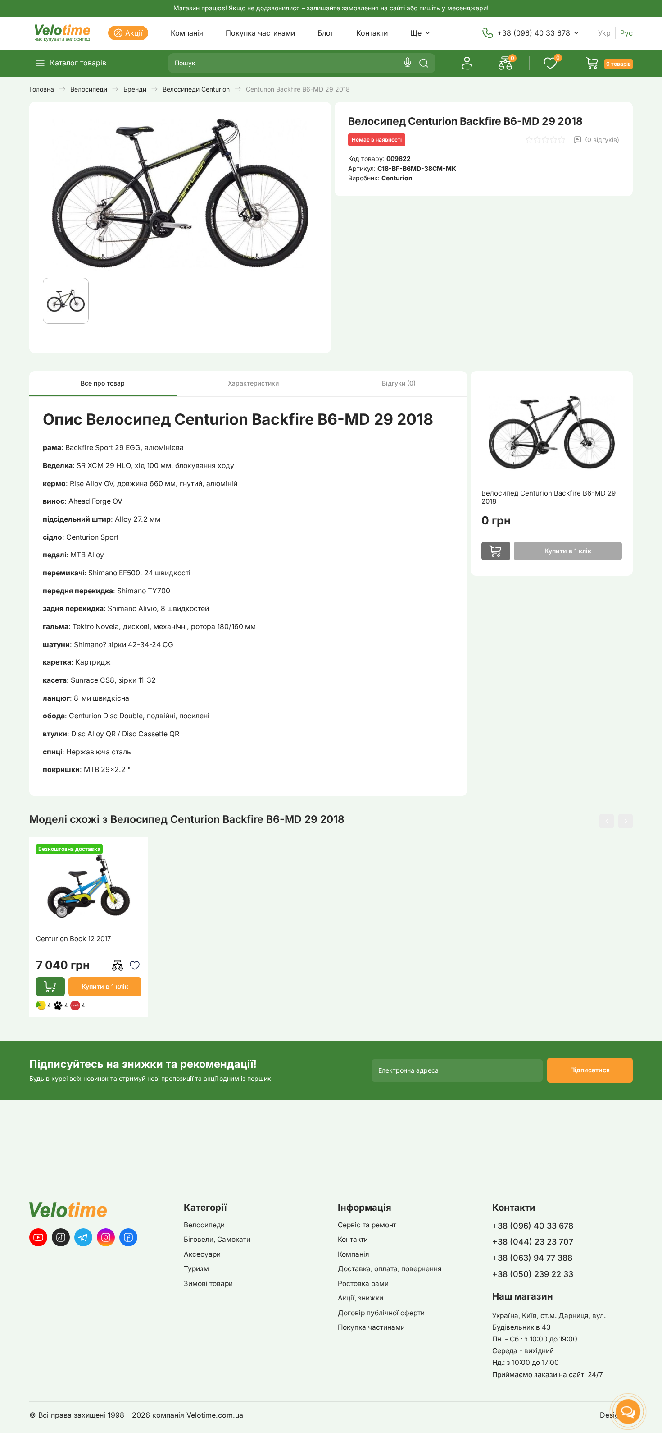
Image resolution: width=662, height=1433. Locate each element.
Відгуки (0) (399, 383)
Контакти (372, 33)
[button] (606, 821)
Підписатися (590, 1070)
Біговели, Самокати (217, 1239)
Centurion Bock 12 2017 (73, 939)
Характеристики (253, 383)
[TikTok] (61, 1237)
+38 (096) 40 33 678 (533, 32)
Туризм (196, 1268)
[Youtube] (38, 1237)
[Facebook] (128, 1237)
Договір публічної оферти (381, 1313)
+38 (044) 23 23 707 (532, 1241)
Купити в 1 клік (105, 986)
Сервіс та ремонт (367, 1225)
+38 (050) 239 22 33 (532, 1274)
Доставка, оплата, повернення (390, 1268)
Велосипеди (204, 1225)
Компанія (187, 33)
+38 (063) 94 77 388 (532, 1258)
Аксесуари (202, 1254)
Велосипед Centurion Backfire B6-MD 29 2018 (548, 497)
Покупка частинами (260, 33)
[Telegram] (83, 1237)
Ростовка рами (363, 1283)
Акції (134, 32)
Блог (325, 33)
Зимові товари (208, 1283)
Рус (626, 33)
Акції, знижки (360, 1298)
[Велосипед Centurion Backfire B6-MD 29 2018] (552, 432)
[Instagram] (106, 1237)
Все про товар (103, 383)
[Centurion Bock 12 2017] (89, 886)
